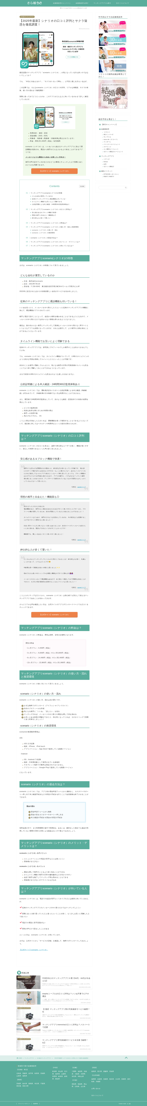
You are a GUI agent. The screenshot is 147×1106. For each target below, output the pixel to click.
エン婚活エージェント (111, 149)
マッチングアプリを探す (102, 3)
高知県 (111, 1071)
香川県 (99, 1071)
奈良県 (74, 1076)
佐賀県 (99, 1079)
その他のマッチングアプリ (27, 16)
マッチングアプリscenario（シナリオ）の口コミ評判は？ (51, 209)
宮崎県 (123, 1079)
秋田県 (36, 1073)
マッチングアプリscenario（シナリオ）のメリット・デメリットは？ (55, 242)
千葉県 (42, 1083)
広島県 (77, 1086)
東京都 (18, 1086)
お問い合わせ (95, 1088)
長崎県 (105, 1079)
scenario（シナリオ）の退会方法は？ (44, 238)
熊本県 (111, 1079)
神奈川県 (25, 1086)
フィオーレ (107, 142)
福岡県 (93, 1079)
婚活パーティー (106, 171)
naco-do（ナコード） (111, 139)
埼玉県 (36, 1083)
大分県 (117, 1079)
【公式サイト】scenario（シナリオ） (54, 171)
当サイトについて (122, 3)
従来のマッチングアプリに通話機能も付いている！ (49, 199)
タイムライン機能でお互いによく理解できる (47, 201)
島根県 (80, 1084)
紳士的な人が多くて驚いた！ (42, 218)
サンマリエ (107, 137)
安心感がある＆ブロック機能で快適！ (45, 212)
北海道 (18, 1073)
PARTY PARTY (109, 176)
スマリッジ (107, 146)
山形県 (18, 1076)
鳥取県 (74, 1084)
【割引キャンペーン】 (109, 124)
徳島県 (93, 1071)
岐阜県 (60, 1076)
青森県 (24, 1073)
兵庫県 (83, 1074)
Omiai (106, 161)
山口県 (83, 1086)
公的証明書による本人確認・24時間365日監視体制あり (51, 204)
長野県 (54, 1076)
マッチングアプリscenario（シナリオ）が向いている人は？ (52, 246)
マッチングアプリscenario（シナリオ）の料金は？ (49, 223)
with (105, 164)
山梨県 (63, 1074)
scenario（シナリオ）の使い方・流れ (45, 230)
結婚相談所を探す (82, 3)
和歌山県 (81, 1076)
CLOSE (82, 186)
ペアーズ (107, 159)
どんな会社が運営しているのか (42, 196)
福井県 (57, 1074)
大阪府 (77, 1074)
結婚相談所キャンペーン (62, 3)
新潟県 (54, 1071)
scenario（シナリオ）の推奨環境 (43, 233)
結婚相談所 (105, 129)
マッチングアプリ (107, 156)
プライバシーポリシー (24, 1103)
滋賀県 (80, 1071)
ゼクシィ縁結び (109, 166)
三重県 (74, 1071)
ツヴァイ (107, 132)
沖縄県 (98, 1081)
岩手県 (30, 1073)
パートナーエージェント (112, 144)
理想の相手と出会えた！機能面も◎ (44, 215)
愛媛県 (105, 1071)
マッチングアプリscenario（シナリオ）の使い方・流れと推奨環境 (55, 227)
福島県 (24, 1076)
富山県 (60, 1071)
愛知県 (57, 1079)
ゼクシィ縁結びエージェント (113, 151)
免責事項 (35, 1103)
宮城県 (42, 1073)
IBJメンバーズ (108, 134)
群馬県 (30, 1083)
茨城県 (18, 1083)
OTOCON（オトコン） (111, 174)
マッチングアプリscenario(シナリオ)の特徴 (46, 193)
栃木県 (24, 1083)
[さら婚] (36, 3)
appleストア (82, 487)
